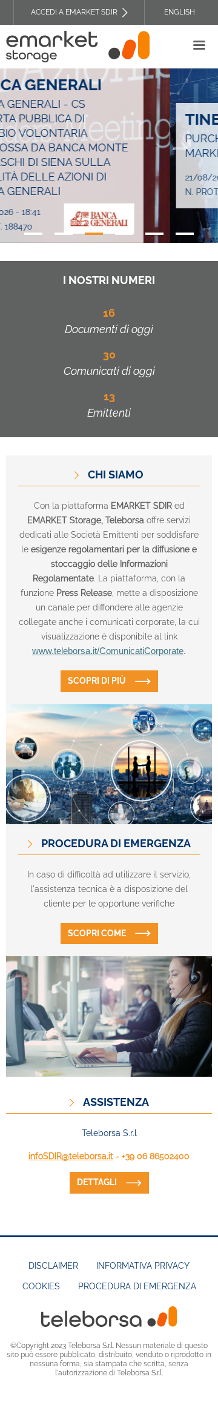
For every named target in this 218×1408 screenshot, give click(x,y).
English (179, 12)
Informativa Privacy (143, 1266)
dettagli (97, 1182)
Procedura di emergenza (137, 1286)
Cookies (41, 1286)
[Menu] (198, 46)
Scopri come (97, 933)
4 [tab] (124, 234)
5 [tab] (154, 234)
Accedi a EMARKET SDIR (74, 12)
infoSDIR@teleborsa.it (70, 1156)
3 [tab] (94, 234)
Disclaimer (53, 1266)
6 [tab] (185, 234)
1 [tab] (33, 234)
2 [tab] (63, 234)
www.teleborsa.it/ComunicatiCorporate (107, 651)
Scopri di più (97, 681)
